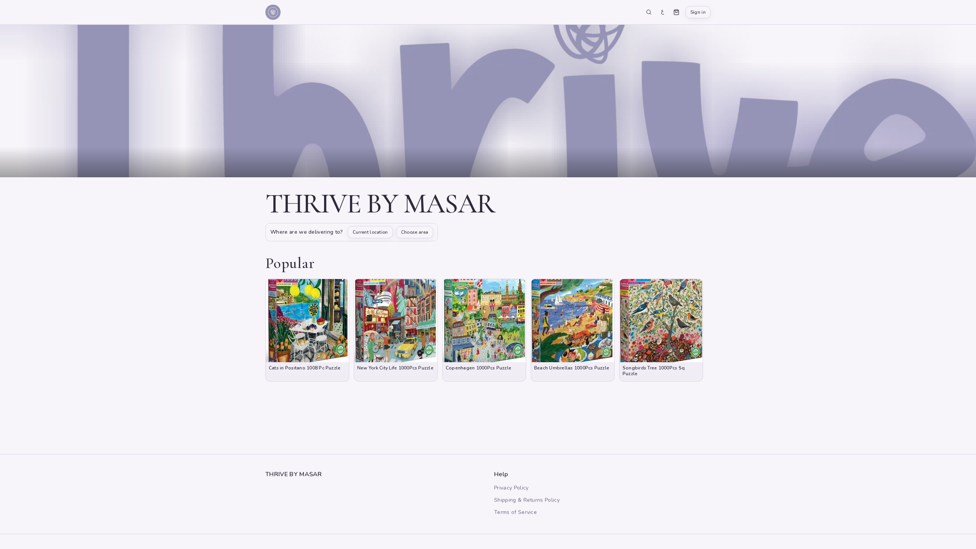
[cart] (676, 12)
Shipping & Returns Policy (527, 500)
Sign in (698, 12)
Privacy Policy (511, 487)
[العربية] (663, 12)
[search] (649, 12)
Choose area (415, 232)
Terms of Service (515, 512)
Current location (370, 232)
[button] (307, 330)
